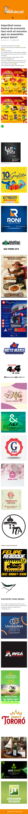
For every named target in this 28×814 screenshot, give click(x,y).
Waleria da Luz (6, 40)
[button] (12, 17)
